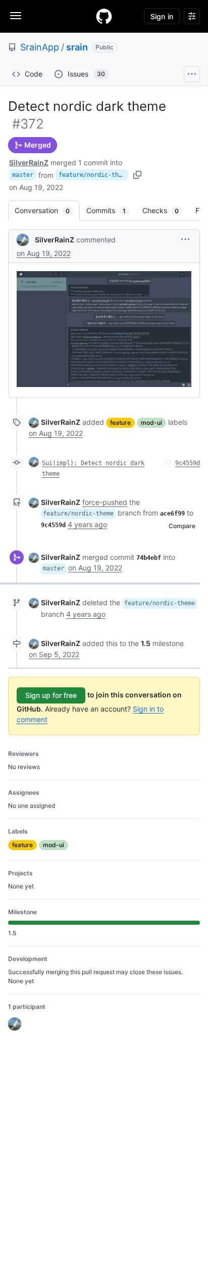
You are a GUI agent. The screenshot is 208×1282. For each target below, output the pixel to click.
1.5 (145, 643)
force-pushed (104, 502)
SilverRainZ (28, 162)
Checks (165, 210)
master (22, 174)
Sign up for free (51, 695)
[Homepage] (104, 16)
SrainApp (39, 47)
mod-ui (151, 422)
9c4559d (187, 463)
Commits (111, 210)
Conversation (47, 210)
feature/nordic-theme (93, 174)
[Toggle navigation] (15, 15)
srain (77, 47)
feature (120, 422)
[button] (185, 239)
